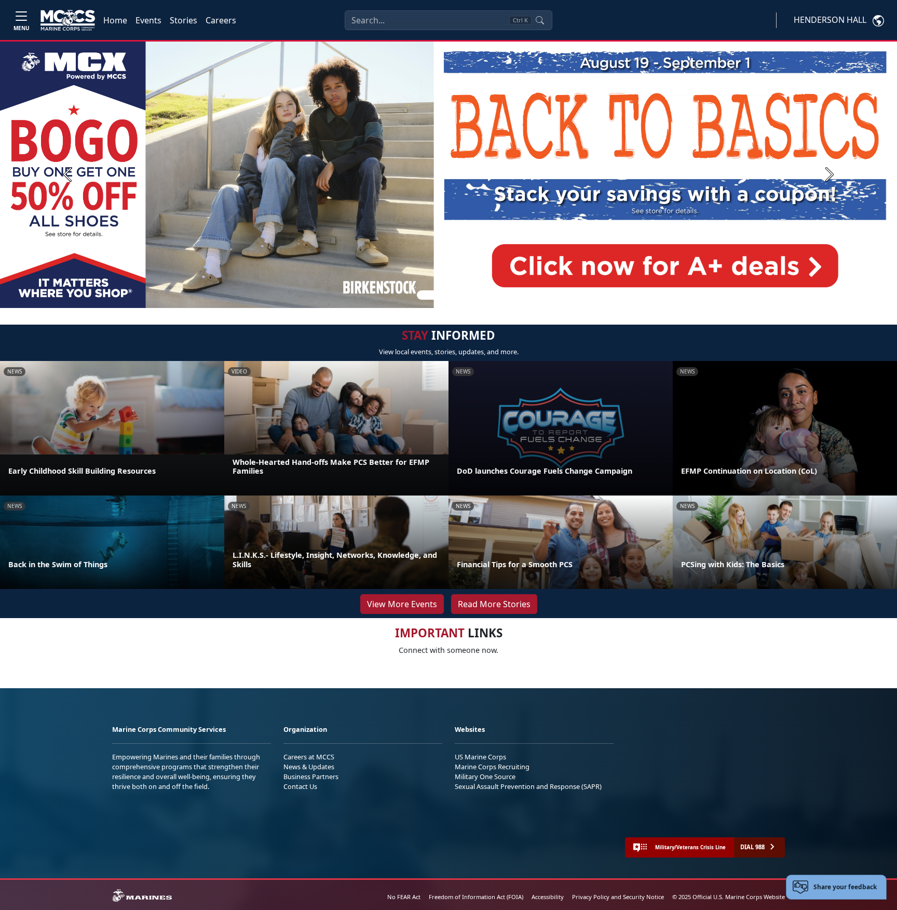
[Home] (67, 20)
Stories (183, 20)
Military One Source (485, 776)
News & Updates (308, 766)
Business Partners (310, 776)
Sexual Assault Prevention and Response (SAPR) (528, 786)
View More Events (402, 604)
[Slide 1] (430, 295)
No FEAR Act (403, 897)
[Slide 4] (475, 295)
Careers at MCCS (308, 756)
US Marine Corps (480, 756)
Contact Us (300, 786)
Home (115, 20)
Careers (221, 20)
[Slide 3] (463, 295)
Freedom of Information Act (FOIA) (476, 897)
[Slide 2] (450, 295)
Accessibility (548, 897)
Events (148, 20)
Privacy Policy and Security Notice (618, 897)
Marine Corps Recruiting (492, 766)
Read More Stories (494, 604)
